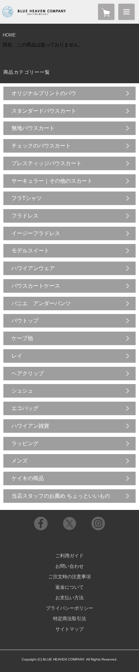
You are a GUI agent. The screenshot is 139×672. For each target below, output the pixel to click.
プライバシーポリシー (69, 608)
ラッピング (24, 443)
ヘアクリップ (27, 373)
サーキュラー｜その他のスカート (51, 181)
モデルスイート (30, 250)
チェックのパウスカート (41, 146)
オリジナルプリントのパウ (43, 93)
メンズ (19, 461)
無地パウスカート (33, 128)
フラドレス (24, 216)
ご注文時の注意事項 (69, 576)
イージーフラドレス (35, 233)
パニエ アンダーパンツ (41, 303)
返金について (69, 587)
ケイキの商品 (27, 478)
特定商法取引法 (69, 618)
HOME (9, 35)
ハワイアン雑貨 (30, 426)
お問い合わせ (69, 566)
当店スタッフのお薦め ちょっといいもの (60, 496)
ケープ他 (22, 338)
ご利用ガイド (69, 555)
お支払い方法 (69, 597)
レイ (16, 356)
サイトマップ (69, 629)
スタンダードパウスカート (43, 111)
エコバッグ (24, 408)
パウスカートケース (35, 286)
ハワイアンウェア (33, 268)
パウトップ (24, 320)
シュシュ (22, 391)
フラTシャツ (26, 198)
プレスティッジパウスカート (46, 163)
